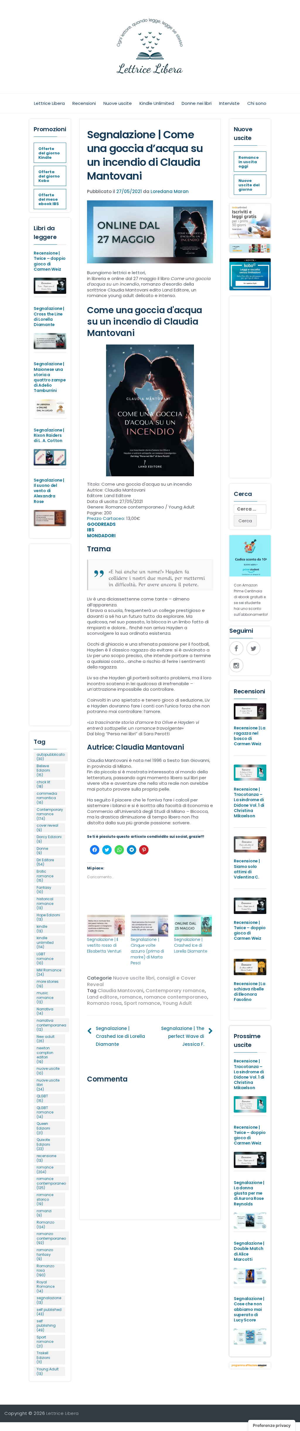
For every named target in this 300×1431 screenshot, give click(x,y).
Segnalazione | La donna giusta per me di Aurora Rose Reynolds (249, 1193)
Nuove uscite (117, 103)
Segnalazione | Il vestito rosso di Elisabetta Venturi (104, 945)
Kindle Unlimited (156, 103)
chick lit (43, 784)
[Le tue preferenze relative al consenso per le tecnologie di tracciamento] (271, 1425)
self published (49, 1311)
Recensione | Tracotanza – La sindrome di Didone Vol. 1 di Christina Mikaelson (249, 802)
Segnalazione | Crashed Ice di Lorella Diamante (190, 945)
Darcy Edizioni (49, 839)
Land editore (102, 997)
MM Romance (49, 972)
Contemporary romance (175, 990)
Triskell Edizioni (43, 1358)
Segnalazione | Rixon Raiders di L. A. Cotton (49, 435)
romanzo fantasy (45, 1254)
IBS (90, 530)
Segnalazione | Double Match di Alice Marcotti (249, 1251)
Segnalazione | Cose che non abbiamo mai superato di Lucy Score (249, 1309)
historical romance (45, 903)
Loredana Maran (170, 191)
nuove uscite (48, 1070)
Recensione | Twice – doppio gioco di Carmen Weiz (50, 261)
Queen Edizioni (43, 1128)
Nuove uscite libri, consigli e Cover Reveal (141, 981)
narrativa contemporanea (51, 1025)
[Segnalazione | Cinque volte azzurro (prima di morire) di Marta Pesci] (149, 925)
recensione (46, 1158)
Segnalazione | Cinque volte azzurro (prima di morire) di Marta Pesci (147, 951)
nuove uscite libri (48, 1085)
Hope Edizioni (48, 917)
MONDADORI (101, 536)
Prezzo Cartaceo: (106, 518)
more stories (48, 983)
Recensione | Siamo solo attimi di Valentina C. (247, 869)
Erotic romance (45, 876)
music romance (45, 997)
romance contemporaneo (175, 997)
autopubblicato (51, 756)
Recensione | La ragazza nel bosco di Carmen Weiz (249, 736)
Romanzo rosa (104, 1003)
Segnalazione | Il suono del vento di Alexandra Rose (49, 490)
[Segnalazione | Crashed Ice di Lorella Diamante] (193, 925)
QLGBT (42, 1098)
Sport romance (142, 1003)
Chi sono (256, 103)
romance (131, 997)
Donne (42, 850)
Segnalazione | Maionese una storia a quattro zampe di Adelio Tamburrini (50, 377)
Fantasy (44, 889)
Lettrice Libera (49, 103)
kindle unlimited (45, 942)
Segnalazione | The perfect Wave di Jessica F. (182, 1036)
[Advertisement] (50, 632)
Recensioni (84, 103)
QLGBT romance (45, 1112)
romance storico (45, 1199)
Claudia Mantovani (120, 990)
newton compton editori (45, 1055)
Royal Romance (45, 1287)
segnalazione (49, 1300)
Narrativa (45, 1011)
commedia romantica (47, 798)
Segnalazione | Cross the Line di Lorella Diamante (49, 317)
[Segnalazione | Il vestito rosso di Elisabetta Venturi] (106, 925)
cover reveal (47, 827)
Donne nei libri (197, 103)
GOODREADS (101, 524)
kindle (42, 928)
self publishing (46, 1326)
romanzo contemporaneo (51, 1238)
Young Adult (177, 1003)
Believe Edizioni (43, 770)
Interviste (229, 103)
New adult (45, 1038)
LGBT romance (45, 959)
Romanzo (45, 1224)
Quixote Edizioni (43, 1144)
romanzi (44, 1213)
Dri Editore (45, 862)
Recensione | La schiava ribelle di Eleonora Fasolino (249, 992)
